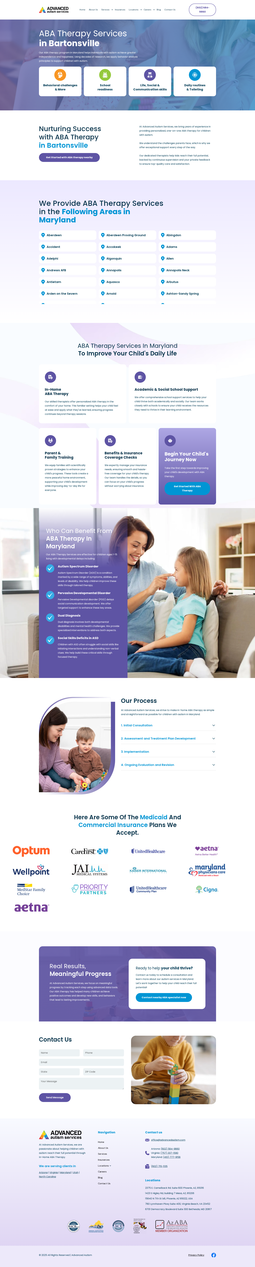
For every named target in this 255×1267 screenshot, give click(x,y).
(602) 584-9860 (202, 9)
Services (105, 9)
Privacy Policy (196, 1255)
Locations (133, 9)
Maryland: (165, 1157)
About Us (93, 9)
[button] (106, 10)
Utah (75, 1172)
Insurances (120, 9)
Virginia (54, 1172)
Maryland (65, 1172)
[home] (53, 10)
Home (82, 9)
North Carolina (47, 1176)
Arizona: (165, 1149)
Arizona (43, 1172)
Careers (147, 9)
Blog (159, 9)
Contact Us (169, 9)
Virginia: (164, 1153)
